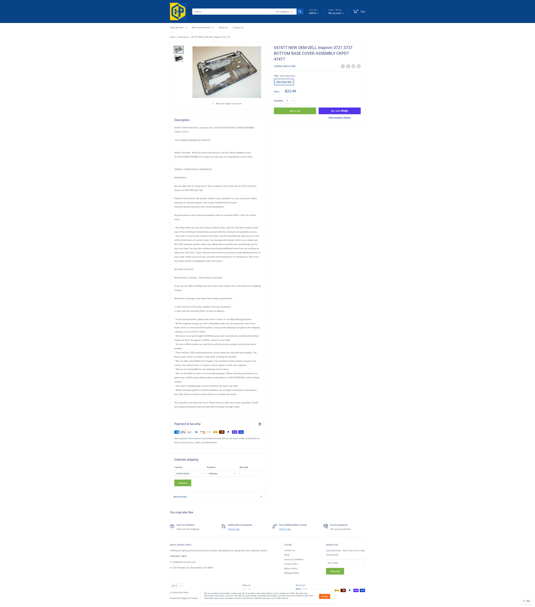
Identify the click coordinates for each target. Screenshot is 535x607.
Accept (325, 596)
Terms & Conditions (293, 559)
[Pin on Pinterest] (348, 66)
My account (334, 13)
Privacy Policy (291, 563)
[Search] (299, 11)
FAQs (287, 554)
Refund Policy (180, 496)
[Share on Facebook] (343, 66)
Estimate (182, 483)
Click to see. (234, 529)
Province (211, 467)
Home (172, 37)
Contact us (238, 27)
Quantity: (278, 100)
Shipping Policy (291, 572)
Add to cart (295, 110)
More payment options (340, 117)
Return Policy (290, 568)
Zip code (243, 467)
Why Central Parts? (201, 27)
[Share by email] (359, 66)
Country (178, 467)
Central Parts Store (285, 66)
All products (183, 37)
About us (223, 27)
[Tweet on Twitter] (353, 66)
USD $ (174, 586)
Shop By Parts (177, 27)
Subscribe (335, 571)
